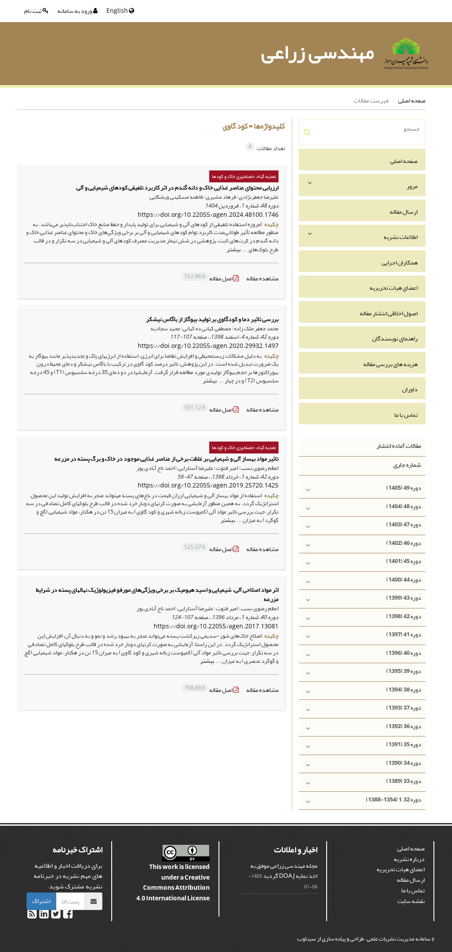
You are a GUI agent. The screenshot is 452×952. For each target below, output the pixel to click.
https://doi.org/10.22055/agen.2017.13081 (216, 626)
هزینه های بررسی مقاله (390, 364)
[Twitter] (55, 915)
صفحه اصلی (412, 100)
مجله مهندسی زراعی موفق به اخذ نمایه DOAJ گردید (283, 871)
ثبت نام (33, 11)
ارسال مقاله (404, 212)
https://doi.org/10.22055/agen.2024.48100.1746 (208, 215)
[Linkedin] (43, 915)
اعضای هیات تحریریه (393, 288)
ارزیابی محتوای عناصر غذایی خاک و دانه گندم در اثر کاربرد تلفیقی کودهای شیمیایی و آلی (177, 187)
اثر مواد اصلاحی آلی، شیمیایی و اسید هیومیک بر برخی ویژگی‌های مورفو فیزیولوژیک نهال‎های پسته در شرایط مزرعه (157, 594)
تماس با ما (406, 415)
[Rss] (32, 915)
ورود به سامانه (75, 11)
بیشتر (233, 249)
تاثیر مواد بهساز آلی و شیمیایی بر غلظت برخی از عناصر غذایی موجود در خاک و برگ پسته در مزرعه (166, 459)
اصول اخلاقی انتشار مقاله (389, 313)
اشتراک (41, 901)
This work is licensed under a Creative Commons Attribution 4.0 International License (173, 882)
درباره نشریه (409, 859)
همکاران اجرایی (400, 262)
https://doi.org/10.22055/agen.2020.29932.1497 (208, 346)
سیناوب (306, 938)
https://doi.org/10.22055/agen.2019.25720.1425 (208, 485)
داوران (410, 389)
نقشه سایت (411, 901)
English (117, 11)
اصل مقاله (209, 278)
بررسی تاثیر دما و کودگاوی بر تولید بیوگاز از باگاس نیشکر (212, 319)
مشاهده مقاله (262, 278)
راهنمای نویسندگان (395, 338)
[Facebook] (67, 915)
